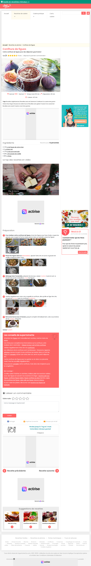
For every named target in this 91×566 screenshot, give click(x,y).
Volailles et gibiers (46, 547)
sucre (6, 340)
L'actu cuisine (52, 15)
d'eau (9, 156)
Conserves (60, 542)
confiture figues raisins (16, 378)
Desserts (9, 543)
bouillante (32, 298)
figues (15, 338)
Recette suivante (46, 470)
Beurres (26, 542)
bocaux (14, 298)
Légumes (70, 543)
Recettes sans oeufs (8, 106)
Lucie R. (10, 330)
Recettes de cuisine (20, 13)
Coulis (85, 542)
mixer (26, 278)
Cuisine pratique (38, 13)
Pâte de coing (12, 523)
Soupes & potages (52, 545)
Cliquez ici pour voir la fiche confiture (34, 345)
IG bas (63, 543)
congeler (16, 364)
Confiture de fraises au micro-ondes (35, 523)
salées (35, 545)
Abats (7, 542)
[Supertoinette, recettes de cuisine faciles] (7, 6)
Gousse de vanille (19, 104)
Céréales (42, 542)
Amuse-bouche (16, 542)
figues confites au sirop (32, 378)
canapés (13, 354)
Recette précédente (16, 470)
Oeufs (78, 543)
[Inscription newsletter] (75, 219)
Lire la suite (83, 252)
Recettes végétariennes (12, 101)
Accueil (6, 13)
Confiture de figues (29, 45)
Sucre (26, 104)
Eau (8, 104)
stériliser (12, 319)
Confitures (39, 101)
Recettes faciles (21, 538)
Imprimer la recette (32, 421)
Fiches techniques (54, 538)
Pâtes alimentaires (16, 545)
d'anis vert (9, 149)
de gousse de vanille (14, 154)
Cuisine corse (18, 106)
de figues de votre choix (16, 147)
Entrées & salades (20, 543)
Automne (33, 101)
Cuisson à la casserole (47, 104)
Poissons (27, 545)
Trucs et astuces (70, 538)
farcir (46, 350)
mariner (43, 276)
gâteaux (7, 352)
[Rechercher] (83, 13)
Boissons (33, 542)
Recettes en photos (15, 45)
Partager (12, 421)
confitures (31, 348)
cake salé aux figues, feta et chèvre (32, 380)
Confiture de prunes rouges (50, 523)
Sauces (42, 545)
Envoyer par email (51, 421)
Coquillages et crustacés (73, 542)
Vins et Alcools (80, 545)
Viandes (70, 545)
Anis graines (26, 106)
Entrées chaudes (33, 543)
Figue (11, 104)
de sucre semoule (14, 151)
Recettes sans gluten (34, 104)
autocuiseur (26, 256)
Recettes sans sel (25, 101)
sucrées (63, 545)
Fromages (55, 543)
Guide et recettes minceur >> (16, 1)
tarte (5, 354)
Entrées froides (45, 543)
